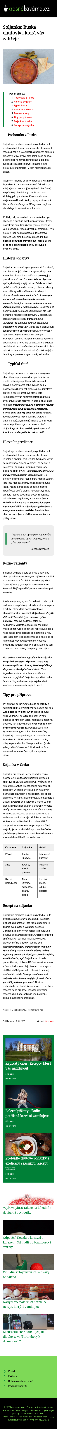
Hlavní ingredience (23, 109)
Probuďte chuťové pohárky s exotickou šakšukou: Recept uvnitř (27, 1163)
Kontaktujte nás (35, 1010)
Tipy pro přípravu (23, 117)
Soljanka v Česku (23, 121)
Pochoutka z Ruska (24, 97)
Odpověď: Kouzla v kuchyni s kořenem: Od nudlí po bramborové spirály (27, 1242)
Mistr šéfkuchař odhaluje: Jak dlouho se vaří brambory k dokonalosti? (23, 1336)
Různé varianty (21, 113)
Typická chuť (20, 105)
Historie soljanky (23, 101)
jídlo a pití (49, 1021)
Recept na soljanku (24, 125)
